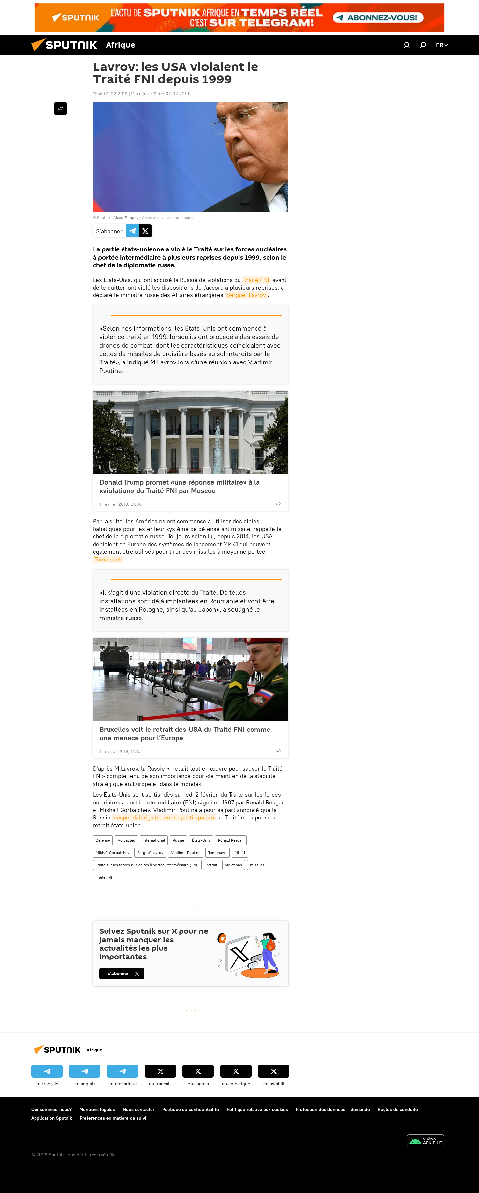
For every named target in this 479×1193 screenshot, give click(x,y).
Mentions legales (97, 1109)
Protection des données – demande (333, 1109)
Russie (178, 840)
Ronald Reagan (231, 840)
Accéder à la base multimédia (167, 217)
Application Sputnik (51, 1118)
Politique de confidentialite (190, 1109)
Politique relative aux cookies (257, 1109)
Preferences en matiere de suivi (113, 1118)
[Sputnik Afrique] (67, 53)
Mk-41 (240, 852)
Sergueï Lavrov (246, 295)
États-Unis (201, 840)
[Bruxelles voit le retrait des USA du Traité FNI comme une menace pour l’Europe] (190, 679)
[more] (278, 503)
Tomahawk (108, 559)
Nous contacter (138, 1109)
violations (233, 864)
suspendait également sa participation (164, 817)
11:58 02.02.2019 (110, 94)
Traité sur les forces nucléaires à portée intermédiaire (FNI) (147, 864)
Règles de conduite (398, 1109)
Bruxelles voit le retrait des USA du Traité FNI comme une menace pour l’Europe (184, 733)
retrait (212, 864)
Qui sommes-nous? (51, 1109)
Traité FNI (256, 280)
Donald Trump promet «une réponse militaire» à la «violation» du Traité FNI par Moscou (179, 486)
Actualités (126, 840)
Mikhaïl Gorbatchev (112, 852)
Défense (103, 840)
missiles (257, 864)
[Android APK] (425, 1141)
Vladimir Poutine (185, 852)
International (154, 840)
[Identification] (406, 44)
